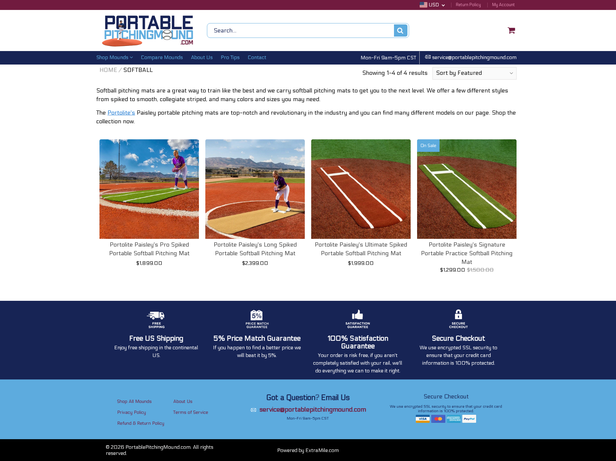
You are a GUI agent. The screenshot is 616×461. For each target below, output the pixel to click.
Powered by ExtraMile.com (308, 450)
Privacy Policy (131, 412)
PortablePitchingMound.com (158, 447)
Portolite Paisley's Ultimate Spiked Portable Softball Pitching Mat (361, 249)
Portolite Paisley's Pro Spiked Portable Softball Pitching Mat (149, 249)
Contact (257, 57)
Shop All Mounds (134, 401)
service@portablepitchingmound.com (474, 57)
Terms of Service (190, 412)
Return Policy (468, 4)
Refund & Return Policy (140, 423)
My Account (503, 4)
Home (108, 70)
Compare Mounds (162, 57)
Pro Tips (230, 57)
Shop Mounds (113, 57)
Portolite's (121, 112)
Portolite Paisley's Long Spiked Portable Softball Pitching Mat (255, 249)
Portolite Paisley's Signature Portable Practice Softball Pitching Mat (467, 253)
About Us (202, 57)
